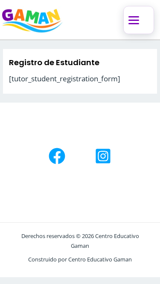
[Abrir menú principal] (138, 20)
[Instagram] (103, 156)
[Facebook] (57, 156)
